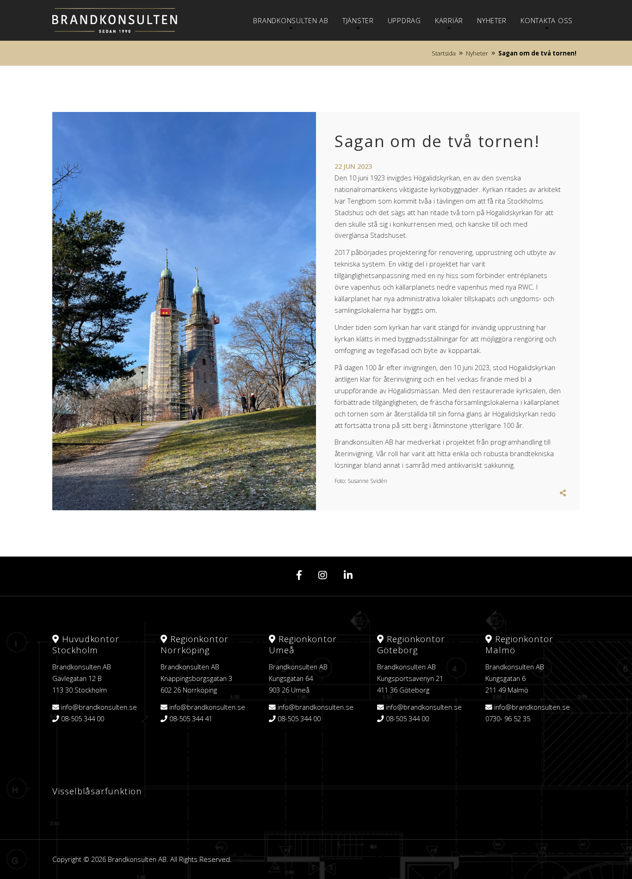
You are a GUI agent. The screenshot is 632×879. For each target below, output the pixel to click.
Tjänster (358, 20)
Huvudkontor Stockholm (85, 644)
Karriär (449, 20)
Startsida (444, 53)
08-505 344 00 (82, 718)
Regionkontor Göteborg (411, 644)
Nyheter (492, 20)
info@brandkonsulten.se (99, 707)
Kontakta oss (546, 20)
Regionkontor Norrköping (195, 644)
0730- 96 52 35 (507, 718)
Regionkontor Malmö (519, 644)
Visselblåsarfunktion (97, 791)
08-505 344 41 (190, 718)
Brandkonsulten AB (290, 20)
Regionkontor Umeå (303, 644)
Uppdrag (404, 20)
